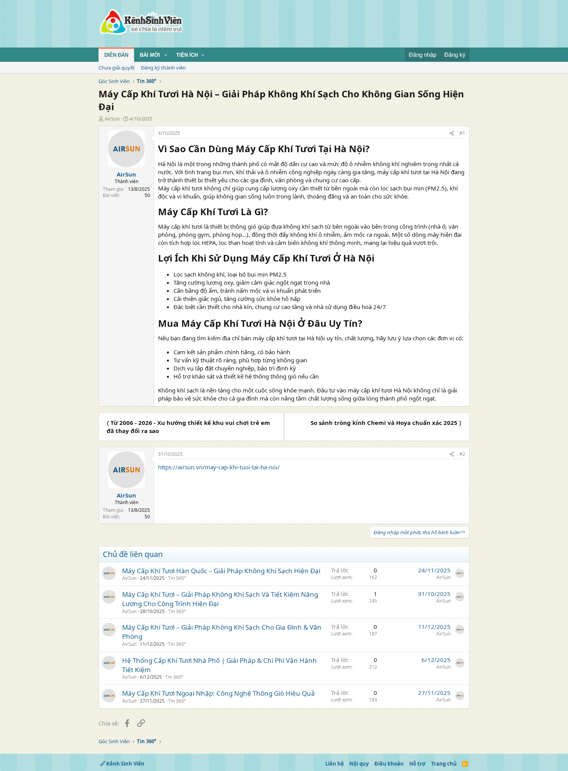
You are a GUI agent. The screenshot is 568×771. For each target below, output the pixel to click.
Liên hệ (334, 763)
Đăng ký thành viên (163, 67)
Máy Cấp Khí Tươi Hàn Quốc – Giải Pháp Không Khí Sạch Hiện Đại (221, 570)
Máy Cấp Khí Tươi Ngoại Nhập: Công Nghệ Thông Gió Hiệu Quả (218, 693)
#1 (462, 133)
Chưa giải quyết (117, 67)
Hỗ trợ (417, 763)
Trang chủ (444, 763)
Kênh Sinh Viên (125, 763)
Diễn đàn (116, 55)
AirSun (112, 118)
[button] (166, 55)
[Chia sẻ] (452, 133)
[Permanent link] (373, 149)
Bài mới (150, 55)
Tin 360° (177, 578)
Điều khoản (389, 763)
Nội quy (359, 763)
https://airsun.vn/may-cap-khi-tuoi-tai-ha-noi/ (219, 467)
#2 (462, 454)
